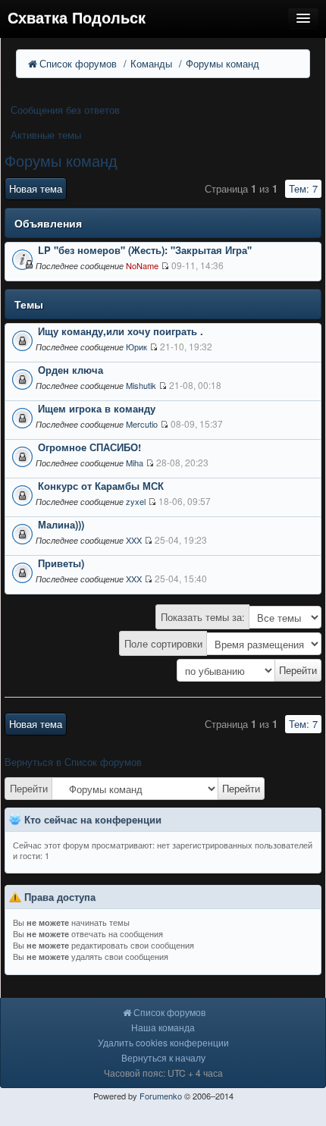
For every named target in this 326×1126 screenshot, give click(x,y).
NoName (142, 265)
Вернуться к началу (163, 1057)
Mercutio (142, 424)
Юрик (136, 346)
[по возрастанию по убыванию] (163, 670)
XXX (134, 540)
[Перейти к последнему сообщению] (165, 265)
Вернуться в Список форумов (73, 761)
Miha (134, 462)
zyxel (136, 501)
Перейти (29, 788)
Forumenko (160, 1096)
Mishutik (141, 385)
